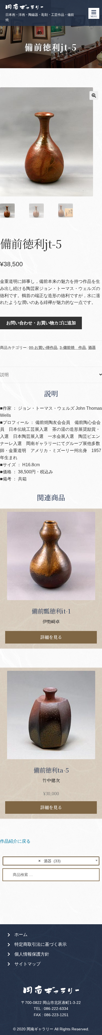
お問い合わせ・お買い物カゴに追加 (41, 323)
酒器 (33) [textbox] (49, 861)
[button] (93, 95)
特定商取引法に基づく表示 (40, 944)
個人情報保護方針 (31, 954)
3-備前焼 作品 (73, 347)
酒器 (92, 347)
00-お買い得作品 (43, 347)
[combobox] (51, 861)
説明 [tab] (4, 374)
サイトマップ (27, 964)
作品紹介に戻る (15, 841)
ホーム (20, 934)
